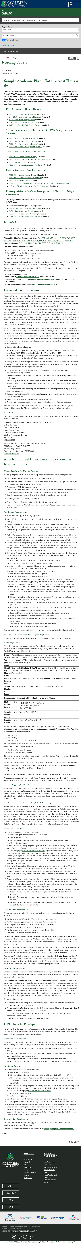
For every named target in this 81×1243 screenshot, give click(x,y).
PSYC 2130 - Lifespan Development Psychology (26, 165)
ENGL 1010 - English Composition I (21, 183)
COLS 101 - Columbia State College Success (25, 125)
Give (10, 1207)
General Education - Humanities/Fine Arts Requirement (30, 186)
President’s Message (30, 1173)
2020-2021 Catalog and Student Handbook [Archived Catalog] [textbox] (25, 20)
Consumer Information (50, 1167)
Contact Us (27, 1162)
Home (3, 11)
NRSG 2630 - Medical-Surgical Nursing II (23, 157)
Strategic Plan (28, 1178)
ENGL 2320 (60, 243)
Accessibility (47, 1165)
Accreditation (28, 1159)
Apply (9, 1186)
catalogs (11, 1242)
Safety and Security (49, 1180)
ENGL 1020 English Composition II (58, 183)
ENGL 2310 (51, 243)
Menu (77, 4)
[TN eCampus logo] (41, 1217)
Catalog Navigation (11, 51)
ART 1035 (45, 238)
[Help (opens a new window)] (78, 58)
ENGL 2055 (23, 243)
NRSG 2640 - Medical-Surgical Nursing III (23, 175)
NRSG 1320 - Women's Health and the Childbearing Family (29, 159)
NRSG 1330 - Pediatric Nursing (20, 180)
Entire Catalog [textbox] (7, 29)
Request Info (10, 1193)
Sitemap (26, 1175)
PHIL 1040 (51, 240)
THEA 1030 (69, 240)
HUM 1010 (17, 240)
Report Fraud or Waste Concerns (50, 1176)
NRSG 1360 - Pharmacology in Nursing (23, 144)
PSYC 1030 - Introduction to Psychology (23, 122)
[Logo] (14, 4)
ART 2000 (53, 238)
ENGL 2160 (71, 238)
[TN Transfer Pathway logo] (57, 1217)
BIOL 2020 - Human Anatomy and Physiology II (25, 147)
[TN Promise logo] (10, 1217)
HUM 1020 (26, 240)
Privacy (46, 1172)
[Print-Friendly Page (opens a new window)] (75, 58)
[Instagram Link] (25, 1237)
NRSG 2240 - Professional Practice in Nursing (25, 178)
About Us (29, 1153)
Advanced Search (8, 45)
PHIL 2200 (60, 240)
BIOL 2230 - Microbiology (18, 162)
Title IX (46, 1182)
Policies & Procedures (50, 1154)
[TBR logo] (26, 1218)
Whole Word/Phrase (11, 40)
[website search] (71, 4)
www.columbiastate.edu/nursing (44, 284)
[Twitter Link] (20, 1237)
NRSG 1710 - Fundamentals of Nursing (23, 114)
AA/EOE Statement (49, 1162)
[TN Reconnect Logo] (73, 1217)
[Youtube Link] (30, 1237)
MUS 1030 (34, 240)
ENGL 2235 (42, 243)
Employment (27, 1167)
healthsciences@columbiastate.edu (44, 279)
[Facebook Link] (14, 1237)
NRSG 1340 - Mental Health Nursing (21, 141)
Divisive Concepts (49, 1170)
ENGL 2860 (8, 240)
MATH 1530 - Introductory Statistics (22, 120)
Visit (10, 1200)
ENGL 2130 (32, 243)
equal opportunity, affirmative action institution (23, 1232)
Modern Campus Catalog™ (65, 1242)
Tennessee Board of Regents (29, 1230)
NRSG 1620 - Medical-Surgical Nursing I (23, 138)
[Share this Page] (72, 58)
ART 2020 (62, 238)
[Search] (77, 35)
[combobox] (40, 20)
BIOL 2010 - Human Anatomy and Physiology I (25, 117)
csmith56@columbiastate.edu (27, 277)
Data (25, 1165)
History (26, 1170)
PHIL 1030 (43, 240)
